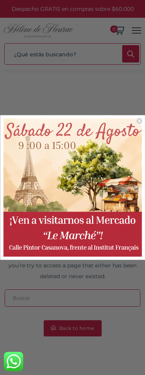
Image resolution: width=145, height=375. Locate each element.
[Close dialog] (139, 121)
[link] (72, 187)
